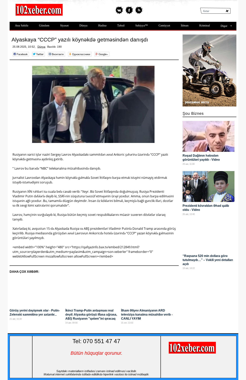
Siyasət (64, 25)
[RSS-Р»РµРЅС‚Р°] (139, 10)
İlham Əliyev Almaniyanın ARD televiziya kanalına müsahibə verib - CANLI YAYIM (147, 314)
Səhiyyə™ (141, 25)
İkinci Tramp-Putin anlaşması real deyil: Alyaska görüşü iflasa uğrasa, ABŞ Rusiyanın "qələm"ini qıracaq (91, 314)
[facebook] (129, 10)
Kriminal (204, 25)
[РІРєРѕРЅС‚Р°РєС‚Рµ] (119, 10)
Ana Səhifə (21, 25)
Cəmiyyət (164, 25)
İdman (185, 25)
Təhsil (121, 25)
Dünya (83, 25)
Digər (224, 25)
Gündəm (44, 25)
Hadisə (102, 25)
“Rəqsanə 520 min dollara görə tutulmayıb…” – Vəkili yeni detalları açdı (208, 260)
